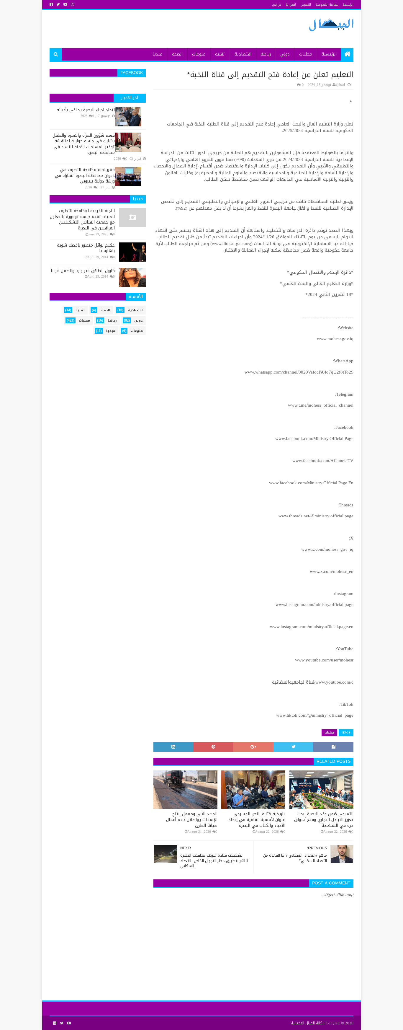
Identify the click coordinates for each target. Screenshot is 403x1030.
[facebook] (52, 4)
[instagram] (72, 4)
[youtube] (65, 4)
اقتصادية (243, 54)
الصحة (177, 54)
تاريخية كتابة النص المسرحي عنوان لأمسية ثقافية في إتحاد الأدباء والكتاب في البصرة (256, 820)
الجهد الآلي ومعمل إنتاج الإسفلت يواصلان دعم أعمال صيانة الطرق (191, 820)
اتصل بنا (291, 4)
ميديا (158, 54)
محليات (305, 54)
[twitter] (58, 4)
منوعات (199, 54)
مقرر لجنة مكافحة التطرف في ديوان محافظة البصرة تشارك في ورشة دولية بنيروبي (85, 175)
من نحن (276, 4)
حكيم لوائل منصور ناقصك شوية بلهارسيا (86, 248)
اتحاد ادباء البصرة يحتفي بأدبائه (86, 110)
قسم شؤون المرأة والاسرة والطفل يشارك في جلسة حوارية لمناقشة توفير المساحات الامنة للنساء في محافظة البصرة (84, 144)
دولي (285, 54)
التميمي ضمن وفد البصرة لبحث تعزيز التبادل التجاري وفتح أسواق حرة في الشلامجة (323, 820)
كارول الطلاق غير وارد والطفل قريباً (83, 271)
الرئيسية (348, 4)
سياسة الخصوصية (326, 4)
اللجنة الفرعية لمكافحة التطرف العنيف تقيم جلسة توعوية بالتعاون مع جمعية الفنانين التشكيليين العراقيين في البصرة (82, 219)
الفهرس (305, 4)
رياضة (266, 54)
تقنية (220, 54)
